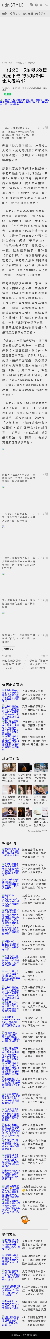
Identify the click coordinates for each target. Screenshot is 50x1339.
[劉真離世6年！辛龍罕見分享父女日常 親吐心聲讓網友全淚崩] (11, 1306)
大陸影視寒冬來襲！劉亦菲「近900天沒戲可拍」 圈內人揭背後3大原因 (34, 1277)
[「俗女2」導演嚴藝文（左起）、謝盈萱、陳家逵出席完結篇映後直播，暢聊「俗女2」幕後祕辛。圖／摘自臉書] (25, 112)
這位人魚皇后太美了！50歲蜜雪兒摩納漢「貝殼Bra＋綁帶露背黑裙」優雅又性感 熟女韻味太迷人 (35, 1132)
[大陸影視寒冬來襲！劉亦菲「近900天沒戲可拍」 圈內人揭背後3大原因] (11, 1276)
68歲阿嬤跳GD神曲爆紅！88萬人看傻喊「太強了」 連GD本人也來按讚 (35, 1292)
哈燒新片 (31, 63)
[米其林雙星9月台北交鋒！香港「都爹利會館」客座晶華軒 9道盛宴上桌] (11, 1175)
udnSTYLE (7, 63)
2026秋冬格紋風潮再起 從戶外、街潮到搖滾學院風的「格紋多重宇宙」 (34, 885)
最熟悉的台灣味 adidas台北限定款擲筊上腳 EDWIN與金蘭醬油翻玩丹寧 (40, 822)
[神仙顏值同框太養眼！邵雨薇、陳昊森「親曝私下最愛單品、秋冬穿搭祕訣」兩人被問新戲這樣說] (11, 726)
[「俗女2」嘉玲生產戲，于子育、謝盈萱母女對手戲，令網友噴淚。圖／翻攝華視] (25, 498)
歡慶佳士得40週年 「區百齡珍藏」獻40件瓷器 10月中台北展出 (34, 855)
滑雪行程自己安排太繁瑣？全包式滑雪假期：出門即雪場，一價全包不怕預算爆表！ (40, 778)
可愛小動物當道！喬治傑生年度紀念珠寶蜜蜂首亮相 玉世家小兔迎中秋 (25, 778)
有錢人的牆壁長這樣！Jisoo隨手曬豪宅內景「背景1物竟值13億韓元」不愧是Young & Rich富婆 (34, 1209)
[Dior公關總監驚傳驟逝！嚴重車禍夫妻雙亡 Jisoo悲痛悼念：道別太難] (11, 1321)
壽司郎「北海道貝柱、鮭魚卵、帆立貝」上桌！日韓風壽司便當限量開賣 (34, 1008)
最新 (5, 13)
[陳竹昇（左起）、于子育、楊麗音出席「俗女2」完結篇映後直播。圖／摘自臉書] (25, 460)
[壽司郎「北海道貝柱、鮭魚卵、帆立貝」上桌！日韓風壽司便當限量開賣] (11, 1007)
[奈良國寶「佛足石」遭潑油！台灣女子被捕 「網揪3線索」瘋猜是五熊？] (11, 1245)
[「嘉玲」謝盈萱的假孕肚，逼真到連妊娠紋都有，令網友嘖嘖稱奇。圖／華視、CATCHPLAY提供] (25, 540)
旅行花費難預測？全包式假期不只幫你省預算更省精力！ (8, 778)
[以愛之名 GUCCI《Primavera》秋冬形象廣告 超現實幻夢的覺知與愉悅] (11, 900)
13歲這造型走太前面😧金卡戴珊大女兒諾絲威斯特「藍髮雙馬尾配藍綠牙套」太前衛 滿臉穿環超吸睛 (34, 1194)
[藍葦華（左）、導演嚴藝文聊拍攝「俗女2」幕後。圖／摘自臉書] (25, 622)
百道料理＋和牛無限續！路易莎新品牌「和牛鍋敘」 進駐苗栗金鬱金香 (34, 1146)
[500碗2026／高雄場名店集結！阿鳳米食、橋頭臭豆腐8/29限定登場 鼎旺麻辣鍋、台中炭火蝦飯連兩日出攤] (11, 915)
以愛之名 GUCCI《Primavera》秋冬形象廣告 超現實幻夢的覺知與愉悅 (34, 901)
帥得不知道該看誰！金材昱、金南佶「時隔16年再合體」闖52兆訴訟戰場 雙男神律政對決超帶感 (34, 744)
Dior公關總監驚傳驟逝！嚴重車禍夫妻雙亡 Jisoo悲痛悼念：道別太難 (34, 1322)
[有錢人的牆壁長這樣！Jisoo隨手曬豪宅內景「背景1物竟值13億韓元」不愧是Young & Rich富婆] (11, 1206)
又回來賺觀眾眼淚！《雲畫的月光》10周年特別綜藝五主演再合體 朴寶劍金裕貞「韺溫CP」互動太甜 (34, 714)
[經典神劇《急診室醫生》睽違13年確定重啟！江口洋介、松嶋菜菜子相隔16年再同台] (11, 1160)
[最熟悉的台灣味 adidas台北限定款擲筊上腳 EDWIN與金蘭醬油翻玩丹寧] (11, 1099)
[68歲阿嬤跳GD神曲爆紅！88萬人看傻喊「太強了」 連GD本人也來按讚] (11, 1291)
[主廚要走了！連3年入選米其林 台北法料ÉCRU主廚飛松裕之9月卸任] (11, 1083)
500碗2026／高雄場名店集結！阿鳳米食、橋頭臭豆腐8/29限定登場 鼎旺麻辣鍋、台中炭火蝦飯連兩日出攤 (34, 920)
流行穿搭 (27, 13)
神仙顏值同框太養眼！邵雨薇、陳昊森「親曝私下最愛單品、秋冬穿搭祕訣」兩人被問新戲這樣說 (34, 729)
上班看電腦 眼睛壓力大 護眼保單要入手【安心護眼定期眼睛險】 (8, 800)
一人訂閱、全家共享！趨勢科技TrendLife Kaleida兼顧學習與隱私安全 (35, 977)
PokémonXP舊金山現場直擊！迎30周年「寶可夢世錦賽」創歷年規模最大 (34, 1038)
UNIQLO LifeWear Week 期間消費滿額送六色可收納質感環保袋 (34, 931)
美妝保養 (40, 13)
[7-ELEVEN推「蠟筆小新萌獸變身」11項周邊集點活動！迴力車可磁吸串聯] (11, 961)
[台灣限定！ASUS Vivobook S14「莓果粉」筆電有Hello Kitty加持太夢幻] (11, 1022)
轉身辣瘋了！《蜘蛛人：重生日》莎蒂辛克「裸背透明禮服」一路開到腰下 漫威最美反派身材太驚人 (24, 800)
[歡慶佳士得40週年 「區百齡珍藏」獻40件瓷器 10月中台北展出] (11, 854)
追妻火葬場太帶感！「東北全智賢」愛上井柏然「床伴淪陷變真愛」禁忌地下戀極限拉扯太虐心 (24, 822)
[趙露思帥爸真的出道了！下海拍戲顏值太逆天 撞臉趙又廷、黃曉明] (11, 1260)
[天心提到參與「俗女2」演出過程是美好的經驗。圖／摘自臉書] (25, 585)
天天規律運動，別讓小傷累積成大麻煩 (40, 800)
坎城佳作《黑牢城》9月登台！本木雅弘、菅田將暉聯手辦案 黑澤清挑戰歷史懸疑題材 (35, 1117)
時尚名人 (15, 13)
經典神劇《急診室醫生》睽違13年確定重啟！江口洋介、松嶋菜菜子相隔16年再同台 (34, 1163)
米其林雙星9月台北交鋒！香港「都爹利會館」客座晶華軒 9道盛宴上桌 (35, 1176)
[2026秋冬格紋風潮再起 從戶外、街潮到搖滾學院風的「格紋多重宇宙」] (11, 884)
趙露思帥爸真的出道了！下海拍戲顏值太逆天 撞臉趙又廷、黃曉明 (34, 1261)
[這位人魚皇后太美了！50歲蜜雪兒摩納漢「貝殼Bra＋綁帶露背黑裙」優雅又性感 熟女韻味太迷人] (11, 1129)
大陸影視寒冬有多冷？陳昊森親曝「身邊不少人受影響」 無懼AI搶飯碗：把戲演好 (34, 698)
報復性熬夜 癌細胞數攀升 (8, 822)
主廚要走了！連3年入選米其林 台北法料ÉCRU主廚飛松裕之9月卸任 (35, 1084)
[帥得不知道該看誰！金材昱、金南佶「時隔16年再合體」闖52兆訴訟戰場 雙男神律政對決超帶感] (11, 741)
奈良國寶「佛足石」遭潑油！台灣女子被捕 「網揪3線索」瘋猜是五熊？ (34, 1246)
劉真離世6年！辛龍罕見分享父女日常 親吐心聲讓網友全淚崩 (35, 1305)
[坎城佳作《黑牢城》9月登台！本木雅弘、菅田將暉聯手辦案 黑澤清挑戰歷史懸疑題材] (11, 1114)
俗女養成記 (8, 648)
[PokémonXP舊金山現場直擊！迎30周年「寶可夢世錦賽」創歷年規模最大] (11, 1037)
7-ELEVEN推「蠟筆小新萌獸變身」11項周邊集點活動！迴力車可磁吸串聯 (34, 962)
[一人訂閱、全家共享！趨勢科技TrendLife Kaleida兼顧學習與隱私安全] (11, 976)
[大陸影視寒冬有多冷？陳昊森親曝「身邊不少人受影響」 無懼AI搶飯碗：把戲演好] (11, 695)
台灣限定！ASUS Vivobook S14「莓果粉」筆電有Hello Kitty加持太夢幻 (34, 1023)
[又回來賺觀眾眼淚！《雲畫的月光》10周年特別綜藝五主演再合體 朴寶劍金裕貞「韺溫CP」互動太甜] (11, 711)
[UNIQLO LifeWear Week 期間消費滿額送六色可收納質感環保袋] (11, 930)
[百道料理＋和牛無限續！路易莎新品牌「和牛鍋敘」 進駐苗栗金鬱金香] (11, 1145)
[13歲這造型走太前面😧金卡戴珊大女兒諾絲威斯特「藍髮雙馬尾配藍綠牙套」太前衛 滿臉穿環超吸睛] (11, 1191)
